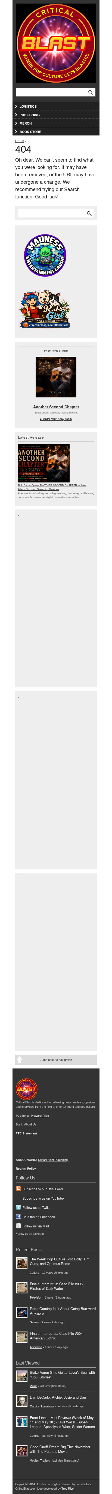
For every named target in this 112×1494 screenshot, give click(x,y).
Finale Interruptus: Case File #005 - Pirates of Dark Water (57, 1286)
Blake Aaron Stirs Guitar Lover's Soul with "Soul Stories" (62, 1375)
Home (19, 140)
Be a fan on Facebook (39, 1216)
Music (33, 1386)
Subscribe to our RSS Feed (43, 1189)
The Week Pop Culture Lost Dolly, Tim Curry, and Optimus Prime (59, 1261)
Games (34, 1322)
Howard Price (40, 1115)
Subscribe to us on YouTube (43, 1198)
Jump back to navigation (56, 1059)
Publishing (30, 114)
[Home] (56, 42)
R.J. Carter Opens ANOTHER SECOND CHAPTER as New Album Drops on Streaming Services (52, 487)
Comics (34, 1406)
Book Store (30, 131)
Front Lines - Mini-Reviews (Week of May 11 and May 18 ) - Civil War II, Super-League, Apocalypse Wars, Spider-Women (62, 1422)
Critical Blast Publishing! (53, 1160)
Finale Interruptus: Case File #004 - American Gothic (57, 1336)
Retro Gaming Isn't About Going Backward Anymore (63, 1311)
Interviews (47, 1406)
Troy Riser (67, 1488)
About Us (30, 1124)
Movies (34, 1460)
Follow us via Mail (36, 1226)
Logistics (28, 106)
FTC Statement (26, 1133)
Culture (34, 1272)
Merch (26, 123)
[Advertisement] (39, 598)
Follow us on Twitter (37, 1207)
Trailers (45, 1460)
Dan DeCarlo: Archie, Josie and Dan (58, 1397)
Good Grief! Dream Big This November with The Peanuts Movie (60, 1449)
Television (36, 1297)
